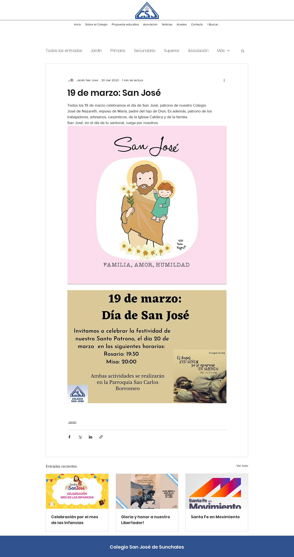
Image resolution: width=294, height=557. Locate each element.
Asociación (198, 50)
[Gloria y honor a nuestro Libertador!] (147, 491)
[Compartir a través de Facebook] (69, 437)
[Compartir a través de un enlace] (101, 437)
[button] (243, 50)
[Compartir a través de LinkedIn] (90, 437)
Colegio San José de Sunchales (147, 547)
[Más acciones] (224, 80)
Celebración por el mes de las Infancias (74, 519)
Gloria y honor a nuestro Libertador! (145, 519)
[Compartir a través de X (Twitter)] (80, 437)
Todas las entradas (64, 50)
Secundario (144, 50)
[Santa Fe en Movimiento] (217, 491)
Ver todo (242, 465)
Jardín (96, 50)
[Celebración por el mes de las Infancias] (77, 491)
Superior (171, 50)
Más (221, 50)
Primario (117, 50)
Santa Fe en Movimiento (215, 517)
